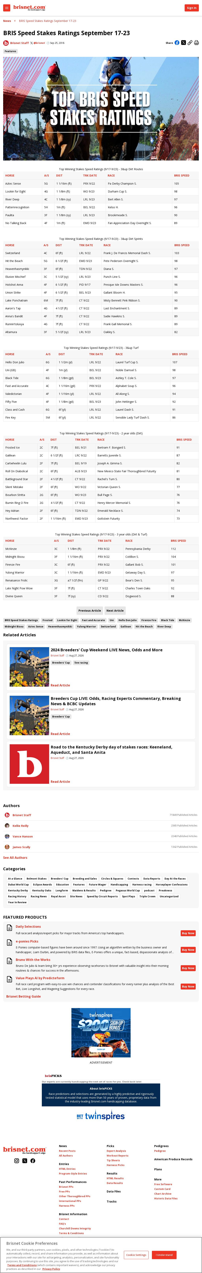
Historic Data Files (166, 1198)
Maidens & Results (84, 890)
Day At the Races (175, 878)
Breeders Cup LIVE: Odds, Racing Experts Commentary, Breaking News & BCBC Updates (116, 701)
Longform (62, 890)
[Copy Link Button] (190, 43)
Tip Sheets (113, 1160)
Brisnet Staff (19, 43)
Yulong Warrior (86, 626)
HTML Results (115, 1178)
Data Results (115, 1183)
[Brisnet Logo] (29, 8)
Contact (64, 1219)
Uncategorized (169, 896)
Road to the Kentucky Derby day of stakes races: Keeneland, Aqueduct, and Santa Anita (111, 749)
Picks (110, 1146)
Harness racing (142, 884)
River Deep (164, 626)
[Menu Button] (6, 7)
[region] (101, 1255)
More (158, 1179)
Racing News (39, 896)
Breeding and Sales (85, 878)
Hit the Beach (144, 626)
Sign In (191, 8)
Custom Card (162, 1189)
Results (112, 1173)
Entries (64, 1164)
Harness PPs (67, 1205)
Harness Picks (115, 1165)
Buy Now (188, 933)
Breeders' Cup (61, 662)
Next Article (115, 610)
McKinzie (184, 620)
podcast (149, 890)
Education (62, 884)
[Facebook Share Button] (177, 43)
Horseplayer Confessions (172, 884)
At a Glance (15, 878)
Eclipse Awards (42, 884)
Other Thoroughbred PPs (74, 1196)
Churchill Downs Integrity (75, 1228)
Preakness (165, 890)
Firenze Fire (148, 620)
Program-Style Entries (73, 1173)
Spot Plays (128, 896)
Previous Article (90, 610)
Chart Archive (162, 1193)
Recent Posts (67, 1151)
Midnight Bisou (14, 626)
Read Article (60, 685)
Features (10, 51)
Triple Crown (147, 896)
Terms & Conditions (71, 1233)
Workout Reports (117, 1155)
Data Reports (151, 878)
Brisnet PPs (66, 1187)
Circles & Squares (112, 878)
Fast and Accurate (93, 620)
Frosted (47, 620)
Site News (76, 896)
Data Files (114, 1191)
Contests (133, 878)
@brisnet (39, 43)
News (7, 21)
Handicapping (119, 884)
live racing (81, 662)
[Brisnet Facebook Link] (32, 1161)
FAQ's (62, 1223)
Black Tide (167, 620)
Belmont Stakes (37, 878)
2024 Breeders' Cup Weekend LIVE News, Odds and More (107, 649)
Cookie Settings (136, 1255)
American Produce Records (173, 1159)
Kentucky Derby (18, 890)
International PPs (70, 1201)
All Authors (66, 1155)
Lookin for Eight (67, 620)
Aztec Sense (35, 626)
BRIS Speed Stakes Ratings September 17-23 (47, 21)
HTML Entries (67, 1169)
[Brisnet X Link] (24, 1161)
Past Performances (73, 1182)
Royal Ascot (58, 896)
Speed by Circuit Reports (102, 896)
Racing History (17, 896)
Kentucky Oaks (41, 890)
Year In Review (17, 902)
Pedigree (105, 890)
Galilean (126, 626)
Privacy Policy (51, 1269)
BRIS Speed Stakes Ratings (21, 620)
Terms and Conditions (22, 1265)
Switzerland (108, 626)
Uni (112, 620)
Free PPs (64, 1191)
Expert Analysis (116, 1151)
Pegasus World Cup (128, 890)
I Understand (164, 1255)
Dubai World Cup (18, 884)
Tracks (112, 1201)
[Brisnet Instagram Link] (16, 1161)
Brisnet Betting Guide (23, 996)
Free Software (163, 1184)
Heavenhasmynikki (60, 626)
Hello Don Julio (128, 620)
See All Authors (15, 858)
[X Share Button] (183, 43)
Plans (158, 1169)
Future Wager (97, 884)
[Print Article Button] (196, 43)
